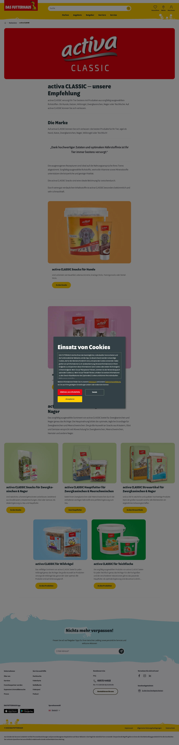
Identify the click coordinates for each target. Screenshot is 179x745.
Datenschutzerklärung (113, 382)
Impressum (92, 382)
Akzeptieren (70, 399)
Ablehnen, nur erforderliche (70, 392)
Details (94, 392)
